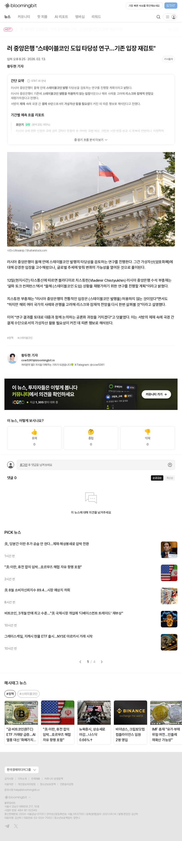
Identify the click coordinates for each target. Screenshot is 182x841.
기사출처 (168, 59)
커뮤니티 (24, 17)
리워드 (96, 17)
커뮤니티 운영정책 (53, 778)
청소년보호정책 (47, 784)
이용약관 (8, 784)
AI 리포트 (61, 17)
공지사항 (8, 778)
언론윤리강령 (66, 784)
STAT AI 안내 (38, 80)
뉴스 (7, 17)
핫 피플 (42, 17)
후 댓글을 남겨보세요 (36, 465)
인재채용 (35, 778)
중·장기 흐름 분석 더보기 (88, 140)
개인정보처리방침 (27, 784)
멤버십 (80, 17)
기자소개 (22, 778)
